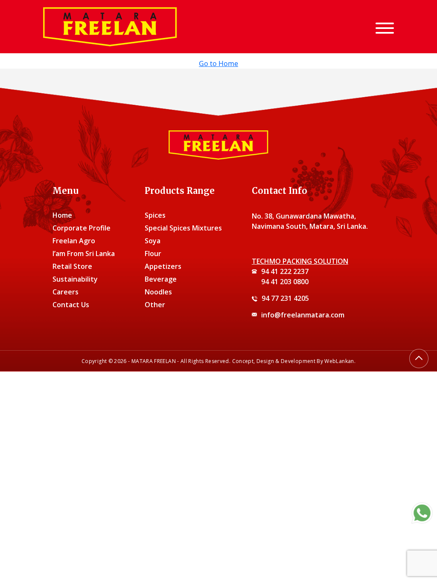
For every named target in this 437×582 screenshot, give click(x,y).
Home (62, 215)
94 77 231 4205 (285, 298)
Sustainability (75, 279)
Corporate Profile (81, 228)
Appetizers (163, 266)
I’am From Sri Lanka (83, 253)
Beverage (161, 279)
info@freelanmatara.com (302, 315)
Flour (153, 253)
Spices (155, 215)
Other (155, 304)
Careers (65, 292)
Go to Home (218, 63)
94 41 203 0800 (285, 281)
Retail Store (72, 266)
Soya (152, 240)
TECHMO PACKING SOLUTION (300, 261)
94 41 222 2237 (285, 271)
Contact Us (70, 304)
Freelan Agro (73, 240)
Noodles (158, 292)
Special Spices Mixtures (183, 228)
